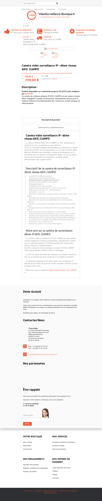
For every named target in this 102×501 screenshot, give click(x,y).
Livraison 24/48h (58, 446)
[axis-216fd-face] (45, 56)
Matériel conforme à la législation (35, 468)
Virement (55, 478)
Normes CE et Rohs (30, 471)
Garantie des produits (31, 465)
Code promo (27, 449)
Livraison (47, 37)
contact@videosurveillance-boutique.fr (42, 354)
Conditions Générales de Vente (46, 491)
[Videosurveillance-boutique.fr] (51, 12)
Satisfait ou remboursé (21, 30)
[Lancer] (57, 3)
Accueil (26, 37)
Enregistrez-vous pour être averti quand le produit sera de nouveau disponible (47, 73)
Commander (50, 9)
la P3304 (29, 94)
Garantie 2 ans (50, 30)
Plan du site (28, 491)
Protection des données (67, 491)
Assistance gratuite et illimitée (63, 442)
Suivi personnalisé (59, 449)
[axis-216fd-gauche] (56, 56)
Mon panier (38, 9)
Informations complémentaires (51, 127)
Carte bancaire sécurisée (61, 468)
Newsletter (27, 446)
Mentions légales (50, 493)
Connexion (62, 9)
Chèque (55, 471)
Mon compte (26, 9)
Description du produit (51, 120)
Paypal (54, 474)
